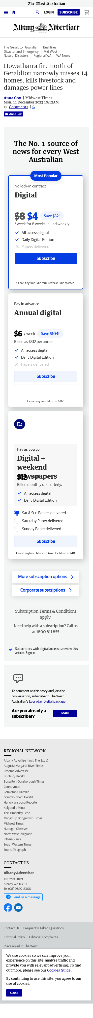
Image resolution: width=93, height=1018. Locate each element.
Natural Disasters (16, 55)
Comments (18, 106)
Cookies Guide (59, 970)
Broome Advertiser (16, 771)
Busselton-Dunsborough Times (24, 781)
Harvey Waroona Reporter (21, 802)
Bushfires (49, 47)
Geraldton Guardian (16, 792)
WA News (63, 55)
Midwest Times (14, 823)
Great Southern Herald (18, 797)
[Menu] (6, 12)
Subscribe (69, 12)
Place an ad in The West (21, 946)
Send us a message (26, 897)
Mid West (50, 51)
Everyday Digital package (47, 701)
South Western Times (17, 844)
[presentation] (17, 513)
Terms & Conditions (57, 611)
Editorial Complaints (43, 937)
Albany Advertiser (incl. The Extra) (26, 760)
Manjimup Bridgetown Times (23, 818)
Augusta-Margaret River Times (23, 766)
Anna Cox (15, 113)
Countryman (12, 787)
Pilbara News (12, 839)
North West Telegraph (18, 834)
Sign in (30, 653)
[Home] (13, 12)
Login (49, 12)
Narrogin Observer (16, 829)
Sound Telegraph (15, 850)
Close (14, 992)
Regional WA (42, 55)
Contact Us (11, 928)
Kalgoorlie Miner (14, 808)
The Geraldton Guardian (21, 47)
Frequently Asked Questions (43, 928)
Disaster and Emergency (21, 51)
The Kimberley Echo (17, 813)
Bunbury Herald (14, 776)
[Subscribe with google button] (46, 271)
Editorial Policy (14, 937)
